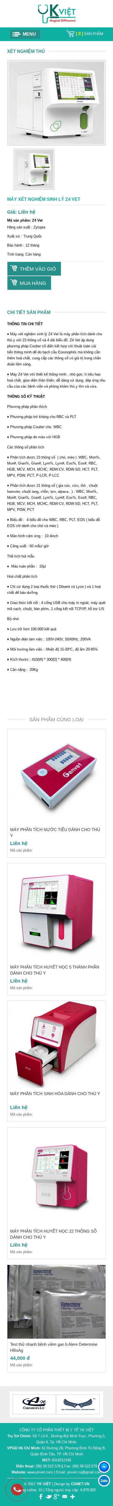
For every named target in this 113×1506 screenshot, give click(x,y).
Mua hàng (33, 283)
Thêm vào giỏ (38, 269)
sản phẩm (89, 34)
